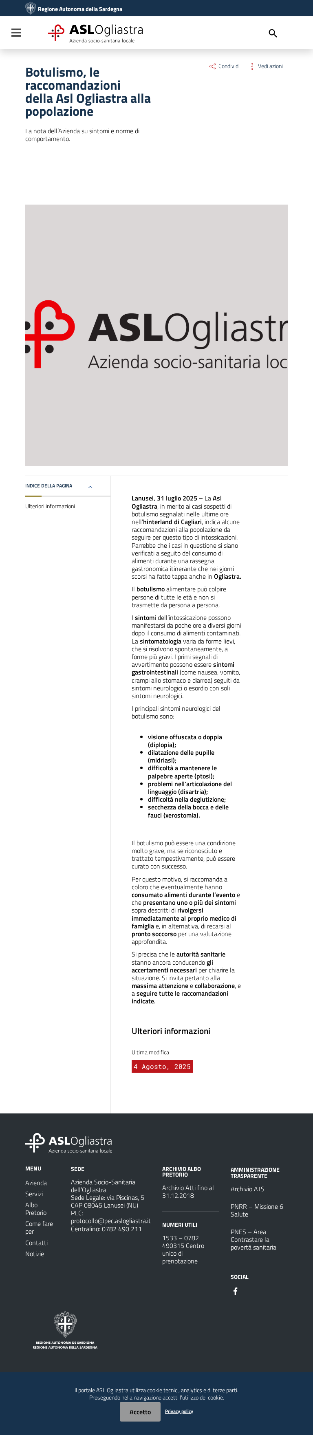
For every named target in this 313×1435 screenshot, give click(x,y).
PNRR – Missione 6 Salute (257, 1210)
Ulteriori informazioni (50, 506)
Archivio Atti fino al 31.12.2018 (188, 1191)
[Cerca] (273, 33)
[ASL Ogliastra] (30, 9)
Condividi (228, 66)
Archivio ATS (248, 1189)
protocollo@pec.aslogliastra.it (111, 1221)
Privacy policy (179, 1411)
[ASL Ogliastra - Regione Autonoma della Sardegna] (68, 1142)
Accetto (140, 1412)
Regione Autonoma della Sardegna (80, 9)
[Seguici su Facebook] (235, 1290)
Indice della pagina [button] (48, 485)
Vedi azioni (270, 66)
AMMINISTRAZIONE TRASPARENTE (255, 1172)
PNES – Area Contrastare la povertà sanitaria (253, 1239)
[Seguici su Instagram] (250, 1290)
